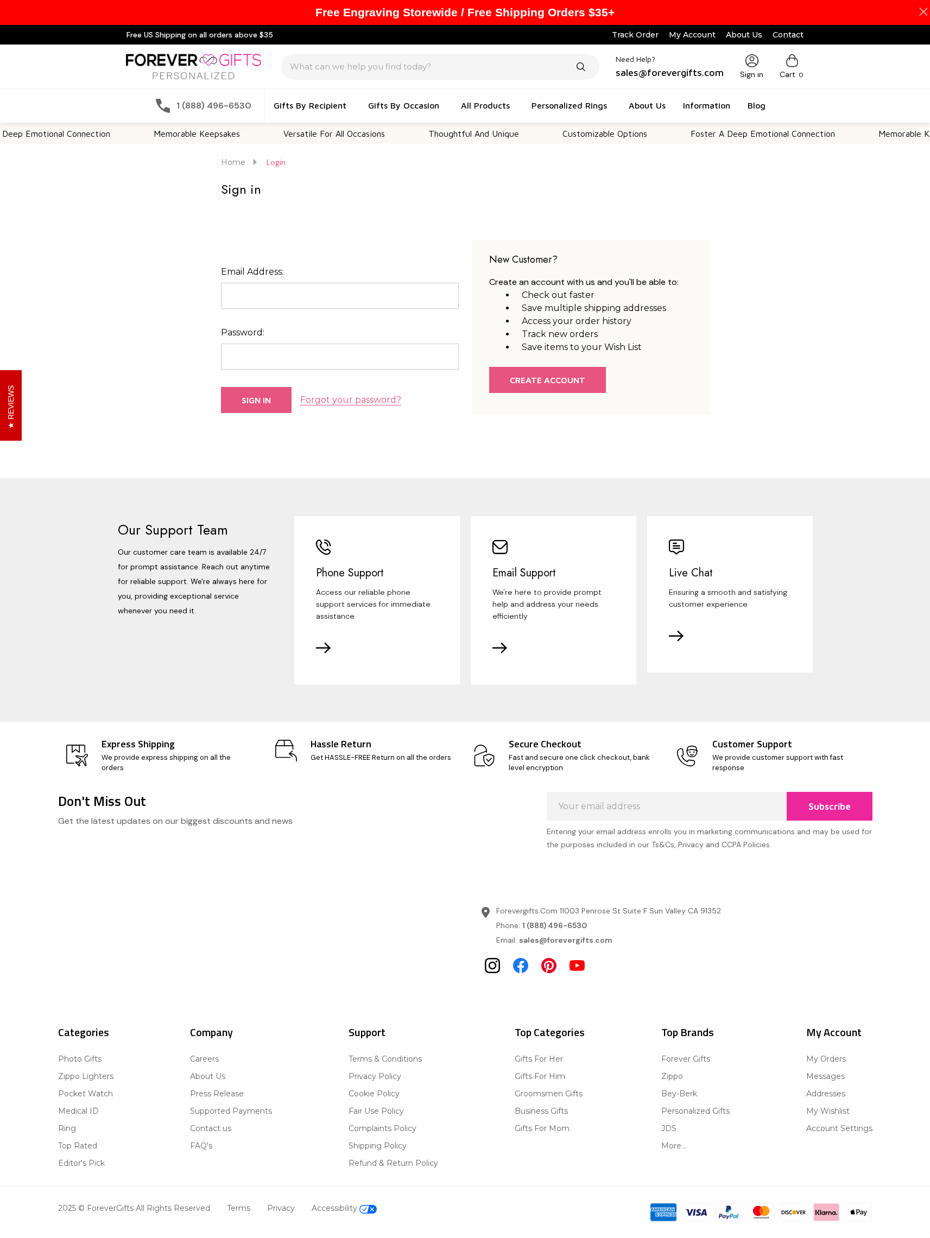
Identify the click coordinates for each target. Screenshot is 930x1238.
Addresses (825, 1094)
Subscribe (829, 806)
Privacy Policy (375, 1076)
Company (211, 1032)
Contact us (210, 1128)
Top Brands (687, 1032)
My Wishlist (828, 1111)
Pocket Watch (85, 1094)
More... (673, 1146)
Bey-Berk (679, 1094)
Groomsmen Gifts (549, 1094)
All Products (485, 105)
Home (233, 162)
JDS (668, 1128)
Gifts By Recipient (310, 105)
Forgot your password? (350, 400)
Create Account (547, 380)
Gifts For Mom (542, 1128)
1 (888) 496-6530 (554, 925)
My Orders (826, 1059)
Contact (788, 35)
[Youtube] (577, 965)
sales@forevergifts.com (565, 940)
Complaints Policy (382, 1128)
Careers (204, 1059)
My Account (692, 35)
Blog (756, 105)
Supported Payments (231, 1111)
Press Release (217, 1094)
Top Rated (77, 1146)
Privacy (281, 1208)
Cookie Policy (374, 1094)
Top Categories (550, 1032)
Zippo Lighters (85, 1076)
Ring (67, 1128)
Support (367, 1032)
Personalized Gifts (695, 1111)
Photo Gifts (80, 1059)
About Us (744, 35)
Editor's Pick (81, 1163)
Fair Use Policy (376, 1111)
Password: (242, 332)
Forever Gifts (685, 1059)
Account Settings (839, 1128)
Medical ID (78, 1111)
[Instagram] (492, 965)
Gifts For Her (539, 1059)
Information (706, 105)
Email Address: (252, 271)
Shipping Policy (378, 1146)
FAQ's (201, 1146)
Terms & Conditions (385, 1059)
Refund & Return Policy (393, 1163)
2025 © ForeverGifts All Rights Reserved (134, 1208)
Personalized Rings (569, 105)
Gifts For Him (540, 1076)
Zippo (672, 1076)
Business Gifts (541, 1111)
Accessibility (335, 1208)
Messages (825, 1076)
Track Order (635, 35)
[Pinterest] (549, 965)
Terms (238, 1208)
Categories (83, 1032)
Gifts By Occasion (403, 105)
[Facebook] (521, 965)
